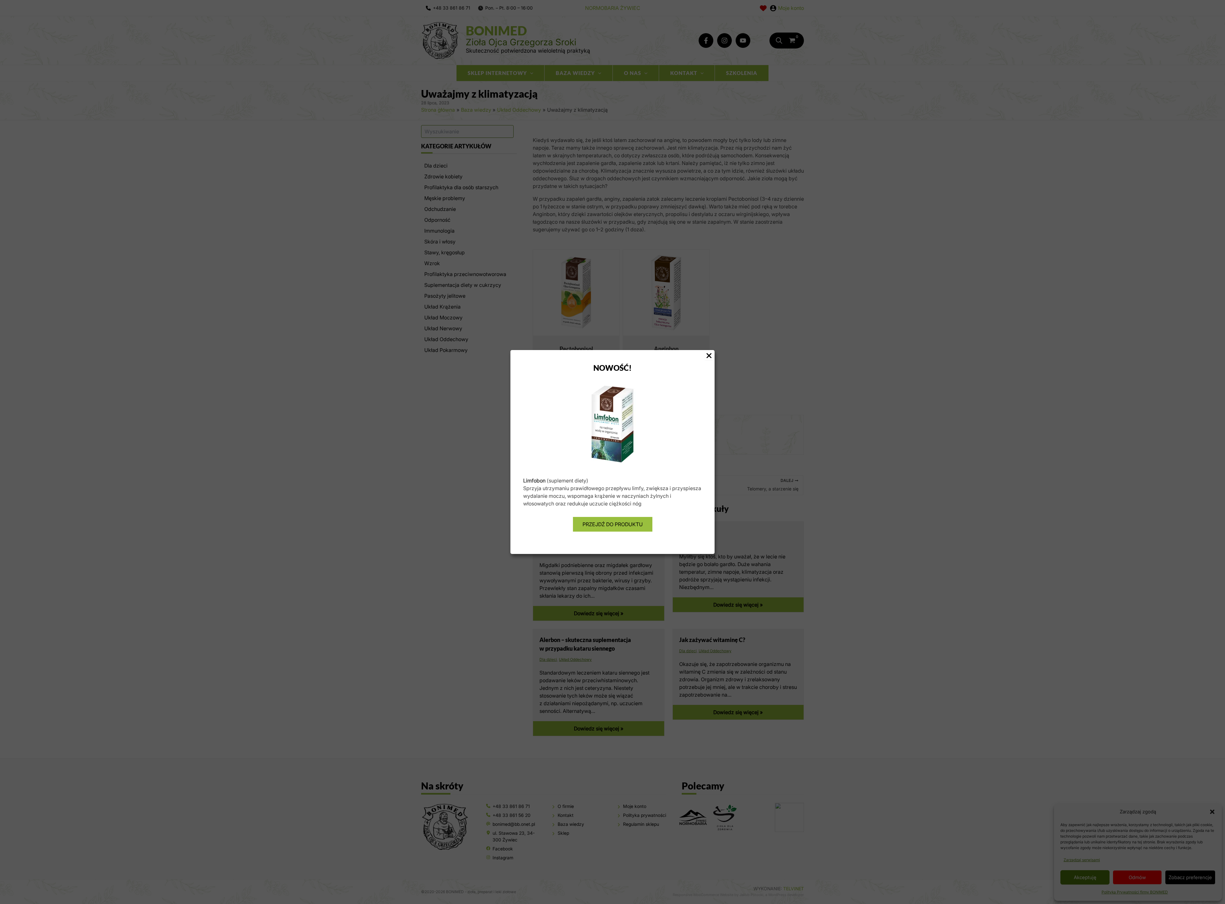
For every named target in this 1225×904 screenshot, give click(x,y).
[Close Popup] (709, 356)
